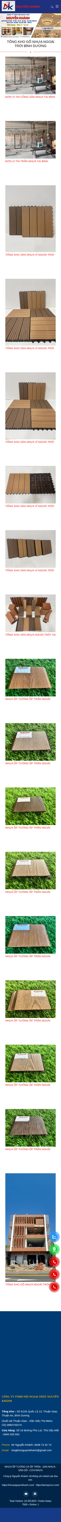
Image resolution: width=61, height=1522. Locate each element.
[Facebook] (35, 1494)
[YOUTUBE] (26, 1494)
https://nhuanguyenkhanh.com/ (18, 1485)
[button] (29, 34)
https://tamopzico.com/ (47, 1485)
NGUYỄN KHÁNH (28, 6)
